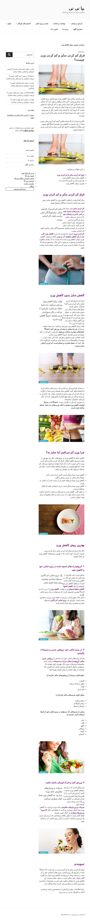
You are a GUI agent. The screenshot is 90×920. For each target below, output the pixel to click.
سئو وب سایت (29, 183)
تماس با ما (54, 29)
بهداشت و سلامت (59, 23)
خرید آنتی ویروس (20, 189)
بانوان (9, 23)
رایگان (32, 186)
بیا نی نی (76, 8)
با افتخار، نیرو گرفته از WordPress (73, 915)
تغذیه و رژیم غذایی (41, 23)
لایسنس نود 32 (29, 181)
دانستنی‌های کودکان (24, 23)
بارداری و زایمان (76, 23)
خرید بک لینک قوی (27, 173)
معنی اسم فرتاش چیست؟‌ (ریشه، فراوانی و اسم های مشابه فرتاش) (22, 85)
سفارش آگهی (77, 29)
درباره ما (65, 29)
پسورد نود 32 (29, 176)
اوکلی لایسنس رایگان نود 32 (24, 178)
